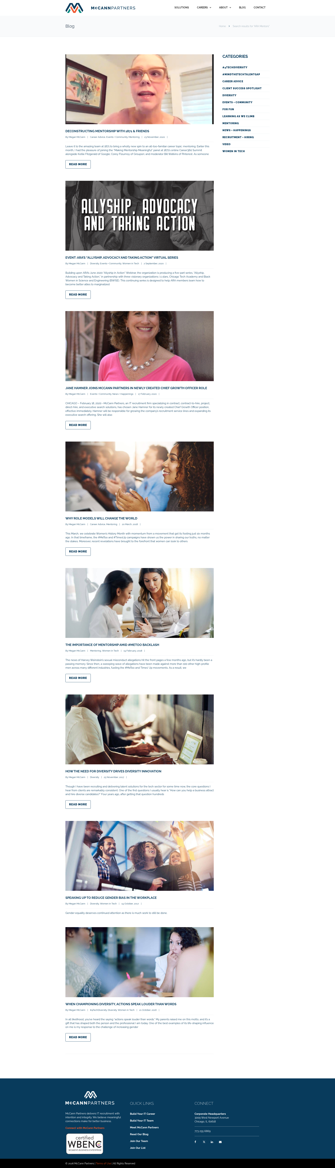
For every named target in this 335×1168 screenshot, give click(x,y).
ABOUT (223, 7)
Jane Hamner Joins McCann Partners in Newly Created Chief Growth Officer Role (136, 388)
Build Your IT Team (142, 1120)
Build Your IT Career (142, 1113)
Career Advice (97, 137)
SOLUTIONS (181, 7)
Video (226, 144)
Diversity (94, 263)
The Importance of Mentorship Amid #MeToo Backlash (112, 645)
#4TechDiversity (98, 1010)
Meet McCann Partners (144, 1127)
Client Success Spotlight (242, 88)
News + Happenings (122, 394)
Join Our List (138, 1147)
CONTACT (260, 7)
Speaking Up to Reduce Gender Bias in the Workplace (111, 898)
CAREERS (202, 7)
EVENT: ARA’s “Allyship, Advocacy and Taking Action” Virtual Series (121, 257)
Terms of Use (103, 1163)
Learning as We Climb (238, 116)
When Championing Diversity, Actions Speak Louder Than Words (120, 1004)
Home (222, 26)
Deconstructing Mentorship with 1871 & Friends (107, 131)
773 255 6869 (203, 1131)
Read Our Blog (139, 1134)
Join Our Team (139, 1141)
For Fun (228, 109)
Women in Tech (130, 263)
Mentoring (134, 137)
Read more (78, 164)
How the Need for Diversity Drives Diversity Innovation (113, 771)
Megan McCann (77, 137)
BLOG (242, 7)
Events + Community (117, 137)
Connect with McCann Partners (84, 1128)
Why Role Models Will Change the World (101, 518)
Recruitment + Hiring (238, 137)
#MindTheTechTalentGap (241, 74)
